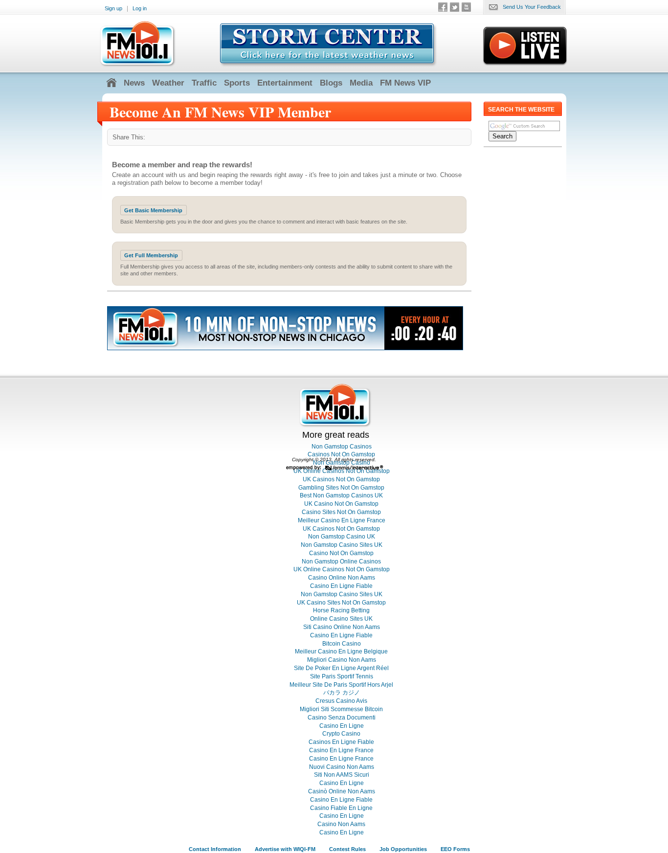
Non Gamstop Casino (341, 462)
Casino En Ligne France (341, 750)
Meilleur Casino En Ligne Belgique (341, 651)
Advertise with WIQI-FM (285, 849)
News (134, 83)
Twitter (454, 7)
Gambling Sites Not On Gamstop (341, 487)
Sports (237, 83)
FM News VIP (405, 83)
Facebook (442, 7)
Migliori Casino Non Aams (341, 659)
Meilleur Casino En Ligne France (341, 520)
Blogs (331, 83)
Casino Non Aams (341, 824)
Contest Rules (347, 849)
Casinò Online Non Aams (341, 791)
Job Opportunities (403, 849)
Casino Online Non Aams (341, 577)
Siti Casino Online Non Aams (341, 627)
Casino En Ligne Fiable (341, 586)
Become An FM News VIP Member (220, 111)
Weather (168, 83)
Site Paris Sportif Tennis (341, 676)
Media (361, 83)
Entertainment (284, 83)
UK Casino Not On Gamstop (341, 503)
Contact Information (215, 849)
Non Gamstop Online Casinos (341, 561)
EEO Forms (455, 849)
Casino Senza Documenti (342, 717)
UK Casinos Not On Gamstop (341, 479)
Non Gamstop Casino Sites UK (341, 544)
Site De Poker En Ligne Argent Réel (341, 668)
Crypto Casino (341, 733)
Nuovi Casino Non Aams (341, 766)
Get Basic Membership (153, 210)
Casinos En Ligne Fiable (341, 742)
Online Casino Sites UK (341, 618)
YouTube (466, 7)
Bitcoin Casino (341, 643)
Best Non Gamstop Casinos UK (341, 495)
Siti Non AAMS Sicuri (341, 774)
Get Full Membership (151, 255)
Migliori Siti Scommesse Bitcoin (341, 709)
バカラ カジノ (341, 692)
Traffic (204, 83)
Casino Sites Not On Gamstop (341, 512)
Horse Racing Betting (341, 610)
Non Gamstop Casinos (342, 446)
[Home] (111, 82)
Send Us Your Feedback (532, 7)
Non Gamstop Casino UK (341, 536)
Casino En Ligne (341, 725)
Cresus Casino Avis (341, 700)
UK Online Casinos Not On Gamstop (341, 569)
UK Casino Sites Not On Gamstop (341, 602)
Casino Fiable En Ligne (341, 808)
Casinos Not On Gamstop (341, 454)
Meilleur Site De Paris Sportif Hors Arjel (341, 684)
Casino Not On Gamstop (341, 553)
